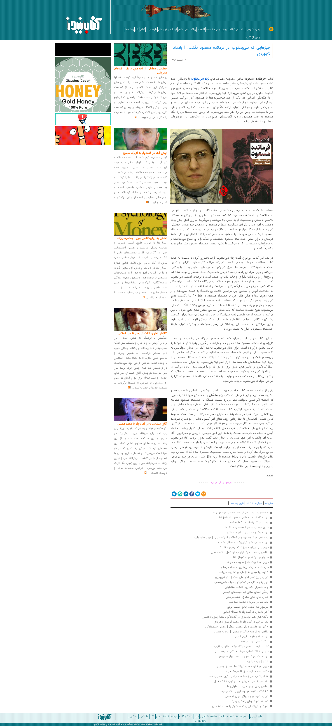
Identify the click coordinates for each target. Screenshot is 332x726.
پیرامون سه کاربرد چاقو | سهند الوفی (248, 606)
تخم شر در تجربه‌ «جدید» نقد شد (249, 602)
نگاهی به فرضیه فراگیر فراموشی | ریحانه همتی (241, 631)
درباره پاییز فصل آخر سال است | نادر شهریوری (242, 577)
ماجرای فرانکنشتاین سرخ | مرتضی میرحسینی (242, 651)
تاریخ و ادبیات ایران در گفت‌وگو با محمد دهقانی (240, 706)
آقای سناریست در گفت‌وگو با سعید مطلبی (142, 423)
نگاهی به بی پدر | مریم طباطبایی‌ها (248, 686)
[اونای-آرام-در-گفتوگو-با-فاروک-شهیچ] (140, 139)
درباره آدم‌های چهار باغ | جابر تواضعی (247, 696)
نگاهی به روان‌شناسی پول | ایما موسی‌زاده (142, 238)
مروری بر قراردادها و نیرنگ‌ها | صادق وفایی (243, 666)
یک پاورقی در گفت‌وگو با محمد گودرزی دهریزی (241, 621)
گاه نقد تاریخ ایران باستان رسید (250, 701)
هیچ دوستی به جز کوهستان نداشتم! (247, 527)
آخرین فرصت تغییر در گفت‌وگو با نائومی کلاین (241, 646)
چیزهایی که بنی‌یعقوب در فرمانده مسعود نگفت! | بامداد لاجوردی (221, 50)
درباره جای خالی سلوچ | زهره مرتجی (247, 597)
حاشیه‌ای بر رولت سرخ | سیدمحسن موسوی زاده (241, 512)
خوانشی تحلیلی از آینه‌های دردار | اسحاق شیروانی (140, 70)
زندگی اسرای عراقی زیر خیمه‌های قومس (245, 592)
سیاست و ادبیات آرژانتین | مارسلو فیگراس (244, 567)
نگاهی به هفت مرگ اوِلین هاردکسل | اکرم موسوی (239, 552)
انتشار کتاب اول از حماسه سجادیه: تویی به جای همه (238, 676)
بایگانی (143, 716)
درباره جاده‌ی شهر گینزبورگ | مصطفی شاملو (243, 542)
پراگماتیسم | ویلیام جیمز (254, 641)
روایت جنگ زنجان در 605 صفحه (249, 522)
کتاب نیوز (116, 724)
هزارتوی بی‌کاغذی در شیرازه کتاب (250, 557)
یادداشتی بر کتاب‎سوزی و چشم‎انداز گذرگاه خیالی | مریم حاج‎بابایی (231, 537)
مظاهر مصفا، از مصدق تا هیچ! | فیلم (247, 671)
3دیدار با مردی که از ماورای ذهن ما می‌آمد (244, 572)
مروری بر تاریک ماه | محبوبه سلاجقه (248, 562)
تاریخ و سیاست (236, 503)
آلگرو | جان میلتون (257, 661)
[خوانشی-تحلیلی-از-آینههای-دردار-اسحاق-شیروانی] (140, 54)
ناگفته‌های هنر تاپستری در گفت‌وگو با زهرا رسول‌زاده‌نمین (235, 616)
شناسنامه (200, 721)
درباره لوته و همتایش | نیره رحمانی (248, 532)
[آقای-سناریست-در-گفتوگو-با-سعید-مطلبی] (140, 410)
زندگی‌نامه (269, 503)
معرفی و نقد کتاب (254, 503)
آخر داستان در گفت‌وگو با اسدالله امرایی (246, 611)
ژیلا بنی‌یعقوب (200, 79)
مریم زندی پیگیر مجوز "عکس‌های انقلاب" (244, 547)
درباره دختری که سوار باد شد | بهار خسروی (244, 656)
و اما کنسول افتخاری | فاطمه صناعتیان (247, 587)
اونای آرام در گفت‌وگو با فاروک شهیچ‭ (145, 153)
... (139, 117)
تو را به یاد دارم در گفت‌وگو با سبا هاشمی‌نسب (241, 582)
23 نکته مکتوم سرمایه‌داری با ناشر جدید (245, 691)
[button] (174, 494)
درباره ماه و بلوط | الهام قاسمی (251, 636)
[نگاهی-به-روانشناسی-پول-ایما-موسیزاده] (140, 224)
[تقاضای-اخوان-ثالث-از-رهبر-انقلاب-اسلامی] (140, 319)
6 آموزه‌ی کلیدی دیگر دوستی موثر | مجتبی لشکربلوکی (237, 626)
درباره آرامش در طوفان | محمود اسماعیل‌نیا (244, 517)
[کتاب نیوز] (92, 716)
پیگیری (133, 716)
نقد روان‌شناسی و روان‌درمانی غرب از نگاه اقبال (241, 681)
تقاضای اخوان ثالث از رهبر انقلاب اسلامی (142, 333)
